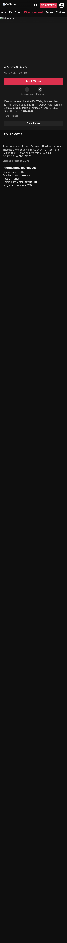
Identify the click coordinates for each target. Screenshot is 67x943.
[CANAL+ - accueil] (9, 5)
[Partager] (40, 89)
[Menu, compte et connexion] (61, 5)
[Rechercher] (35, 5)
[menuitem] (10, 12)
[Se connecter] (27, 89)
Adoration (15, 67)
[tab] (13, 134)
